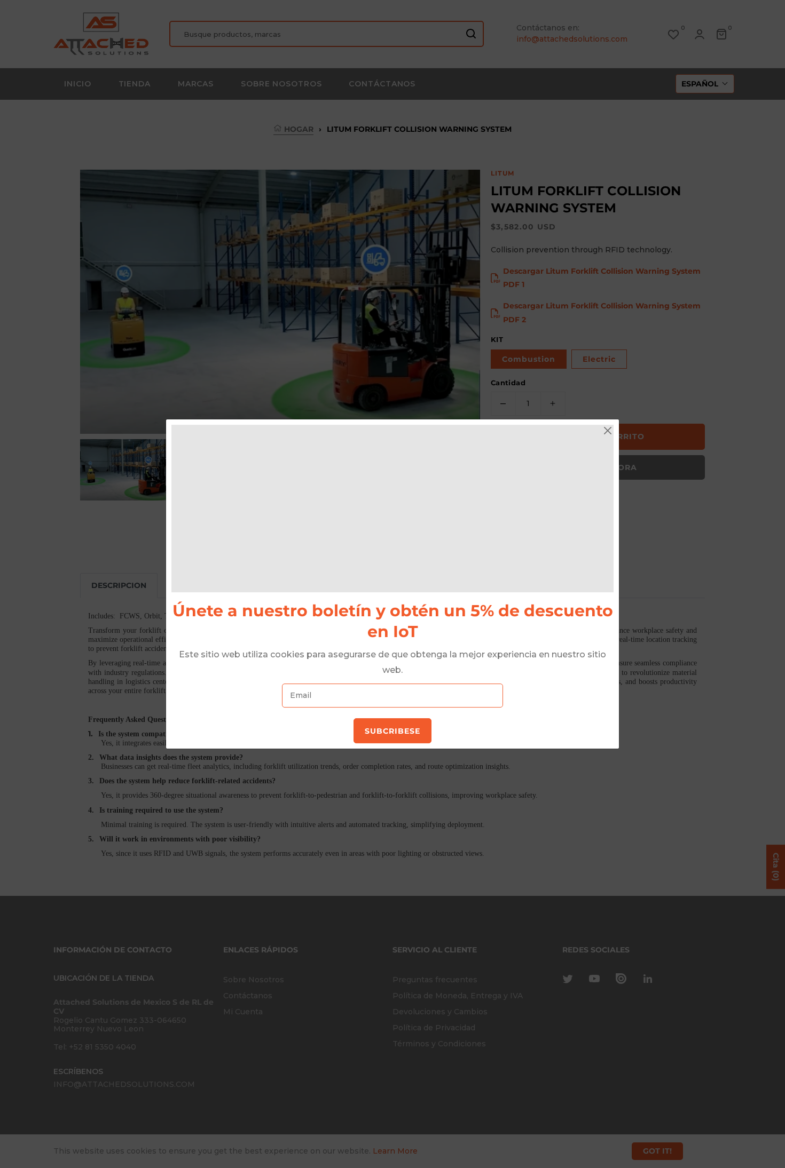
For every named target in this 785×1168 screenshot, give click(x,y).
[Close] (608, 430)
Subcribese (392, 731)
